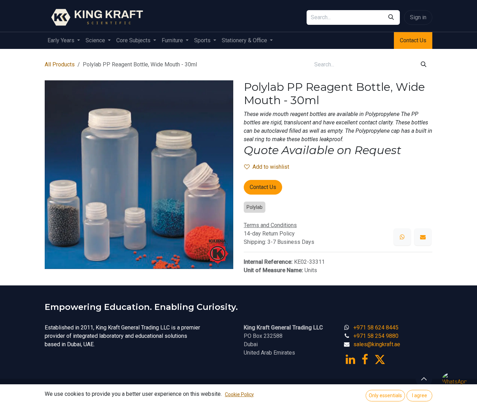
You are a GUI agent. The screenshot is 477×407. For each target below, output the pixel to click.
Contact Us (413, 40)
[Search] (391, 17)
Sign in (418, 17)
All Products (60, 64)
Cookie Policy (239, 394)
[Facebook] (364, 359)
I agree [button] (419, 395)
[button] (424, 378)
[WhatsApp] (402, 236)
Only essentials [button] (385, 395)
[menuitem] (64, 41)
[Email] (422, 236)
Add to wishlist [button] (270, 166)
